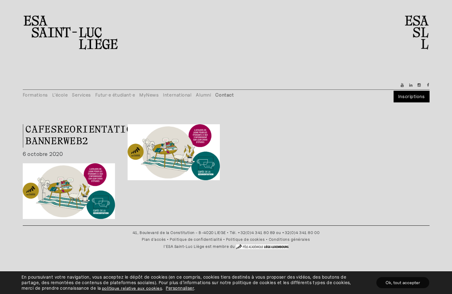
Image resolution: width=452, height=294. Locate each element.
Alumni (203, 95)
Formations (35, 95)
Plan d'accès (154, 239)
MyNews (149, 95)
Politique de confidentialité (196, 239)
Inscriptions (411, 96)
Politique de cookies (245, 239)
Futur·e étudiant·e (115, 95)
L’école (60, 95)
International (177, 95)
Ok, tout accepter (403, 282)
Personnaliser (180, 288)
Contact (224, 95)
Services (81, 95)
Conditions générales (289, 239)
